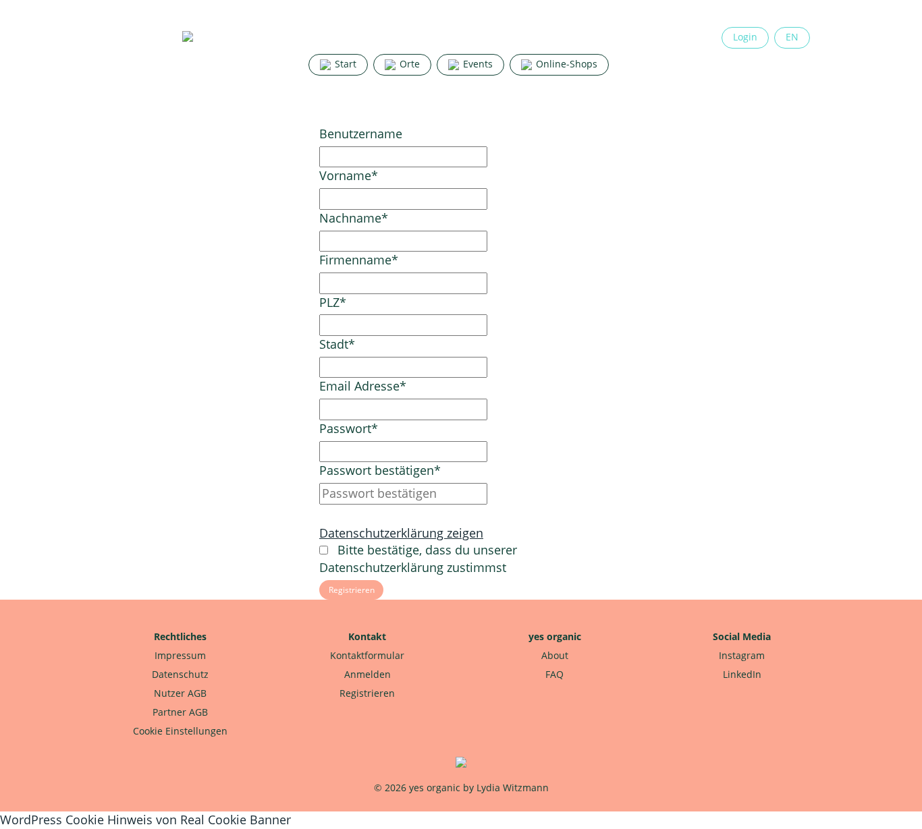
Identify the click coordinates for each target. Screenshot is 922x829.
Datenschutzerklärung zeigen (401, 533)
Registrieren (367, 693)
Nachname (353, 218)
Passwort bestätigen (380, 470)
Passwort (348, 428)
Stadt (337, 344)
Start (344, 63)
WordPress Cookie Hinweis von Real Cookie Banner (145, 819)
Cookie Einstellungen (180, 730)
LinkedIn (742, 674)
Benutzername (360, 133)
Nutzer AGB (180, 693)
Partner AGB (180, 712)
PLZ (332, 302)
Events (476, 63)
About (554, 655)
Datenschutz (180, 674)
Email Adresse (362, 386)
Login (745, 36)
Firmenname (358, 260)
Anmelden (367, 674)
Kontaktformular (367, 655)
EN (792, 36)
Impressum (180, 655)
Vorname (348, 175)
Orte (408, 63)
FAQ (554, 674)
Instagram (742, 655)
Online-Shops (565, 63)
